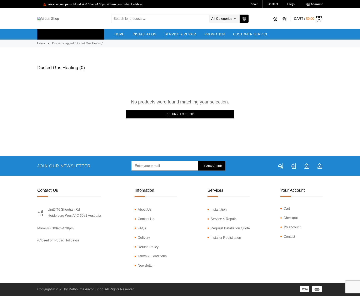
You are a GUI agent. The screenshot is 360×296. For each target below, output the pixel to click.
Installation (219, 209)
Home (41, 43)
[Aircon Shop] (48, 18)
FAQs (291, 4)
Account (317, 4)
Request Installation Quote (230, 228)
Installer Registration (226, 237)
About (254, 4)
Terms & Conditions (152, 256)
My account (292, 227)
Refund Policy (148, 247)
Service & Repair (223, 219)
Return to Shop (180, 114)
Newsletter (146, 265)
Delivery (144, 237)
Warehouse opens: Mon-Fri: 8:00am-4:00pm (76, 4)
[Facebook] (281, 166)
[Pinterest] (319, 166)
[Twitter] (294, 166)
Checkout (291, 218)
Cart (287, 208)
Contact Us (146, 219)
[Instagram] (307, 166)
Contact (273, 4)
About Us (144, 209)
